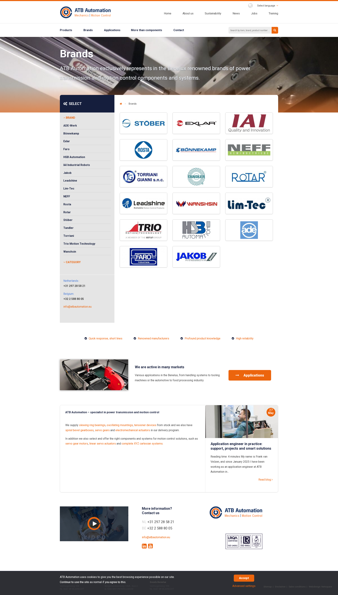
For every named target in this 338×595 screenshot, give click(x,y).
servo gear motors (76, 443)
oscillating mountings (120, 425)
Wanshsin (69, 251)
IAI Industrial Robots (76, 165)
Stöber (68, 220)
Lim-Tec (68, 188)
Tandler (68, 228)
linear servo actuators (102, 443)
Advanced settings (243, 586)
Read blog (265, 479)
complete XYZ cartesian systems (142, 443)
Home (167, 13)
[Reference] (94, 389)
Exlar (66, 141)
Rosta (67, 204)
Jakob (67, 173)
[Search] (275, 30)
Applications (112, 30)
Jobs (254, 13)
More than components (146, 30)
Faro (66, 149)
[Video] (94, 523)
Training (273, 13)
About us (188, 13)
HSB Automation (74, 157)
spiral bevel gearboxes (79, 430)
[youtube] (150, 546)
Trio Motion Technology (79, 243)
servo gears (102, 430)
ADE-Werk (70, 125)
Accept (244, 578)
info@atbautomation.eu (77, 306)
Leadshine (70, 180)
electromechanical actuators (132, 430)
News (236, 13)
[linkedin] (144, 546)
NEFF (66, 196)
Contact (178, 30)
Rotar (67, 212)
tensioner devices (145, 425)
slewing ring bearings (92, 425)
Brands (88, 30)
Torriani (68, 235)
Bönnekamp (71, 133)
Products (66, 30)
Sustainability (213, 13)
